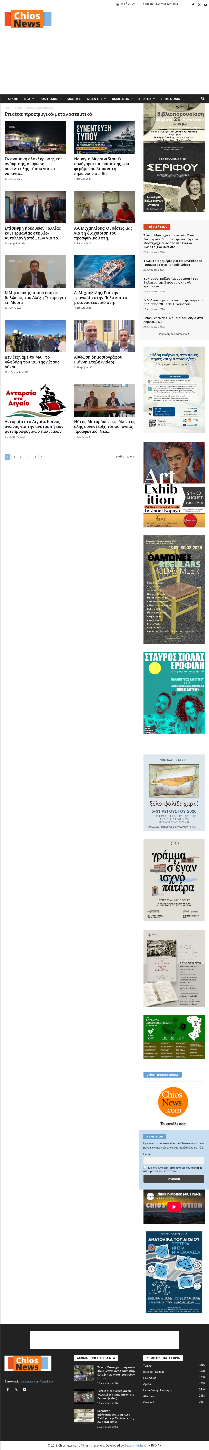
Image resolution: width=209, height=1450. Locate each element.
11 (34, 456)
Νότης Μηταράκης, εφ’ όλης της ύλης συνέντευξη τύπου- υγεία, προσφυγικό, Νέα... (104, 426)
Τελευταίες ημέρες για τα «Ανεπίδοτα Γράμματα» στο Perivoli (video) (172, 263)
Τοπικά (147, 1365)
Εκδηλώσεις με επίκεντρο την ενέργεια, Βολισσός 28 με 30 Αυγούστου (173, 302)
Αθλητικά (148, 1396)
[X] (199, 5)
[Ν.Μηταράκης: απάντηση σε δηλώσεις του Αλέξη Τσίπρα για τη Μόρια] (35, 271)
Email (146, 1154)
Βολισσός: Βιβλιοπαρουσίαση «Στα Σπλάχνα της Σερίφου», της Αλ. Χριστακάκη (170, 282)
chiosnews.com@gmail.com (37, 1381)
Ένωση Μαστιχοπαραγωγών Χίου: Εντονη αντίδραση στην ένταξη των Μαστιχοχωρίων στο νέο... (116, 1372)
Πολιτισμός (49, 99)
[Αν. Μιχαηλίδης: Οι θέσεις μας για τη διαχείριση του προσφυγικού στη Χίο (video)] (104, 207)
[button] (202, 98)
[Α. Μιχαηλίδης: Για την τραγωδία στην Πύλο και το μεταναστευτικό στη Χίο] (104, 271)
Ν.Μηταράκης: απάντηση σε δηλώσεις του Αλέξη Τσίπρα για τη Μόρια (35, 297)
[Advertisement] (134, 19)
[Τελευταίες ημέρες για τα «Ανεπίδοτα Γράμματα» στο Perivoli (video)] (84, 1396)
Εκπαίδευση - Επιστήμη (157, 1390)
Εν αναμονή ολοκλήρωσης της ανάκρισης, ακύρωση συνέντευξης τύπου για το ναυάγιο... (33, 166)
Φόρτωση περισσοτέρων (173, 334)
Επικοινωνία (170, 99)
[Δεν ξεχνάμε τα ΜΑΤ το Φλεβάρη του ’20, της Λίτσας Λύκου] (35, 336)
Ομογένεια (120, 99)
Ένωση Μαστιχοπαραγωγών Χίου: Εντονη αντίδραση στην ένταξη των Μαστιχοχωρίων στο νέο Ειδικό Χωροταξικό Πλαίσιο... (170, 241)
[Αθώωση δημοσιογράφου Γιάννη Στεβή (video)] (104, 336)
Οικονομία (149, 1402)
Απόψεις (144, 99)
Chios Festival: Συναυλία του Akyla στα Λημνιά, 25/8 (173, 320)
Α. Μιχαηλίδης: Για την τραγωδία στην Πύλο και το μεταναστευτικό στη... (100, 297)
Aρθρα (147, 1384)
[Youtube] (205, 5)
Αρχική (13, 99)
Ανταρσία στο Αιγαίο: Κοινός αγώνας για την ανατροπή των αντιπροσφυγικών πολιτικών (34, 426)
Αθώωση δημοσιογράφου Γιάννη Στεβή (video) (98, 359)
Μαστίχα (74, 99)
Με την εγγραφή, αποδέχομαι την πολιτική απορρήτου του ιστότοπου (172, 1169)
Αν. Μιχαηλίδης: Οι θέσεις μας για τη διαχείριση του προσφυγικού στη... (103, 233)
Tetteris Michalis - (137, 1445)
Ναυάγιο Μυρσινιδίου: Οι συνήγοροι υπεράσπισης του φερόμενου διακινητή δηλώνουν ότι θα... (101, 166)
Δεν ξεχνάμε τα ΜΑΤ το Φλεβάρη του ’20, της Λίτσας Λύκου (32, 362)
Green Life (94, 99)
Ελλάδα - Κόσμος (153, 1371)
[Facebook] (193, 5)
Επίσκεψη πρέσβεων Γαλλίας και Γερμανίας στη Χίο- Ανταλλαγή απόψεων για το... (33, 233)
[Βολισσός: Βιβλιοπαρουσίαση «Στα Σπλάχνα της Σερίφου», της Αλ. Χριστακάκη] (84, 1416)
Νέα (27, 99)
